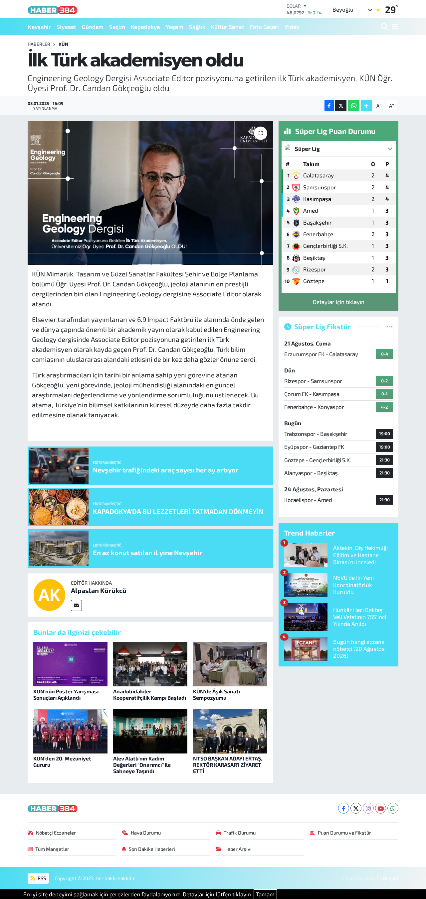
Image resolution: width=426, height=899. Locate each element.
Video (292, 26)
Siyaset (66, 26)
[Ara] (385, 27)
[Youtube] (380, 808)
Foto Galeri (264, 26)
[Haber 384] (53, 9)
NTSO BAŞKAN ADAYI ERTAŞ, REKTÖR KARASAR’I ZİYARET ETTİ (227, 764)
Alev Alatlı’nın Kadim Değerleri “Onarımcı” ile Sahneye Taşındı (142, 764)
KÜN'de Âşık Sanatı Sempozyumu (216, 694)
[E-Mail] (76, 605)
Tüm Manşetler (52, 849)
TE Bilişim (387, 878)
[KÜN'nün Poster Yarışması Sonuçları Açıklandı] (70, 663)
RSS (41, 878)
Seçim (117, 26)
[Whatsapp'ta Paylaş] (353, 105)
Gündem (93, 26)
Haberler (39, 44)
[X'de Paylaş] (340, 105)
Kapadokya (145, 26)
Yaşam (174, 26)
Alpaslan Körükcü (98, 590)
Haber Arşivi (238, 849)
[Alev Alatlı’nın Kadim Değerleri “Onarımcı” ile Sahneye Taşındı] (150, 730)
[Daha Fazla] (366, 105)
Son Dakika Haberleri (152, 849)
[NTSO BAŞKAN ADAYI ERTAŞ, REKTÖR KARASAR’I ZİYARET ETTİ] (230, 730)
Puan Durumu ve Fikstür (344, 833)
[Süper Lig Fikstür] (389, 326)
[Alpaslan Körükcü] (49, 594)
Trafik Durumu (240, 833)
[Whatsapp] (392, 808)
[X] (355, 808)
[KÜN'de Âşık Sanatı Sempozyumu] (230, 663)
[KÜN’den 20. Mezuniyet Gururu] (70, 730)
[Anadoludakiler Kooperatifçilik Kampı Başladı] (150, 663)
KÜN (63, 44)
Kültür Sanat (227, 26)
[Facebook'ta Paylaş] (329, 105)
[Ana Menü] (394, 27)
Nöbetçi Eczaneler (56, 833)
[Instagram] (368, 808)
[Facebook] (343, 808)
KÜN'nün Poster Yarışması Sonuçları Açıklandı (66, 694)
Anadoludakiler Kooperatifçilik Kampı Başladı (149, 694)
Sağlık (197, 26)
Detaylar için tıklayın (338, 301)
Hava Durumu (146, 833)
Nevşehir (39, 26)
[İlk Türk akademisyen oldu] (150, 192)
